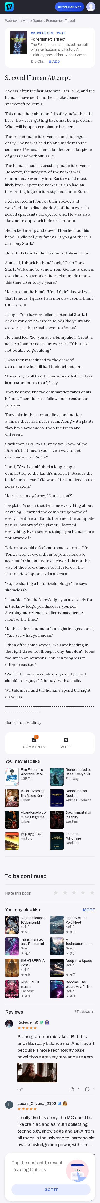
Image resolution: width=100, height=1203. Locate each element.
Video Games (33, 20)
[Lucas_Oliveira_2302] (9, 1105)
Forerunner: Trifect (60, 20)
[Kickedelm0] (9, 1024)
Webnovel (12, 20)
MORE (89, 910)
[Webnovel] (9, 6)
